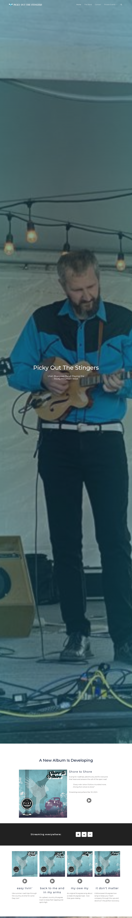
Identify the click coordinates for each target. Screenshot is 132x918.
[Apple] (84, 834)
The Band (88, 4)
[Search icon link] (121, 5)
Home (78, 4)
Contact (98, 4)
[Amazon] (90, 834)
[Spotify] (78, 834)
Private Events (109, 4)
